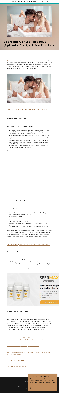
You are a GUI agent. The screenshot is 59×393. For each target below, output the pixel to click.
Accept (43, 387)
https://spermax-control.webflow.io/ (15, 360)
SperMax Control (11, 60)
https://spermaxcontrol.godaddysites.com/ (17, 366)
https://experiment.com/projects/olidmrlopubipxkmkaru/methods (23, 346)
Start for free (45, 1)
